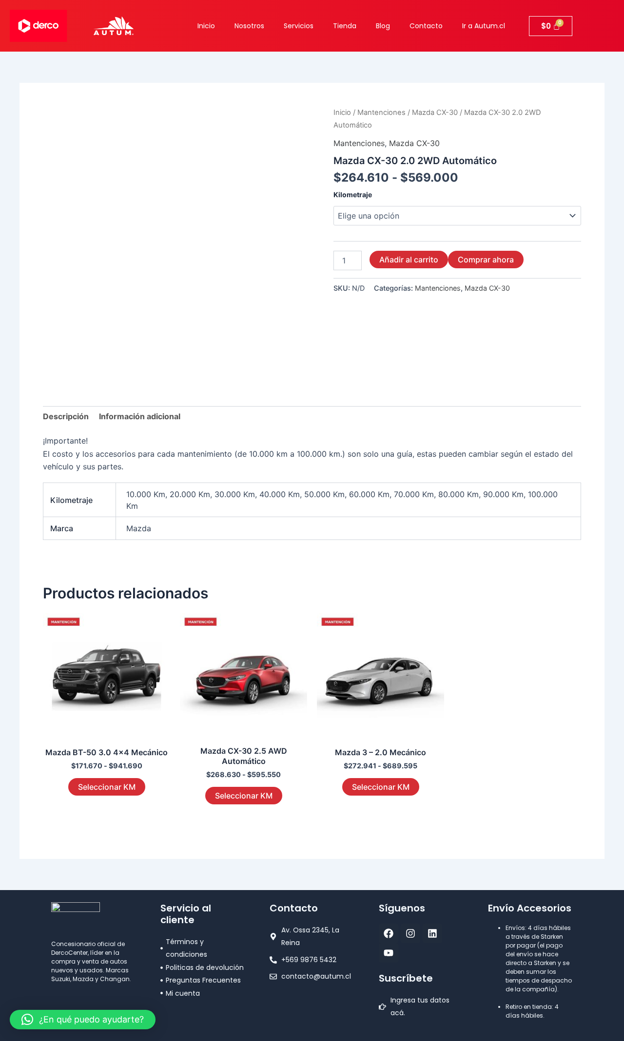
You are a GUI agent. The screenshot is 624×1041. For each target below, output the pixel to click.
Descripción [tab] (66, 416)
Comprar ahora (486, 259)
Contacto (426, 26)
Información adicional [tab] (139, 416)
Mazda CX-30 (435, 112)
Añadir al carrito (408, 259)
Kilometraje (352, 194)
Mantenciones (381, 112)
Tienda (344, 26)
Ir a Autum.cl (483, 26)
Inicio (206, 26)
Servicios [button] (298, 26)
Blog (383, 26)
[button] (83, 1019)
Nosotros (249, 26)
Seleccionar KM (107, 787)
